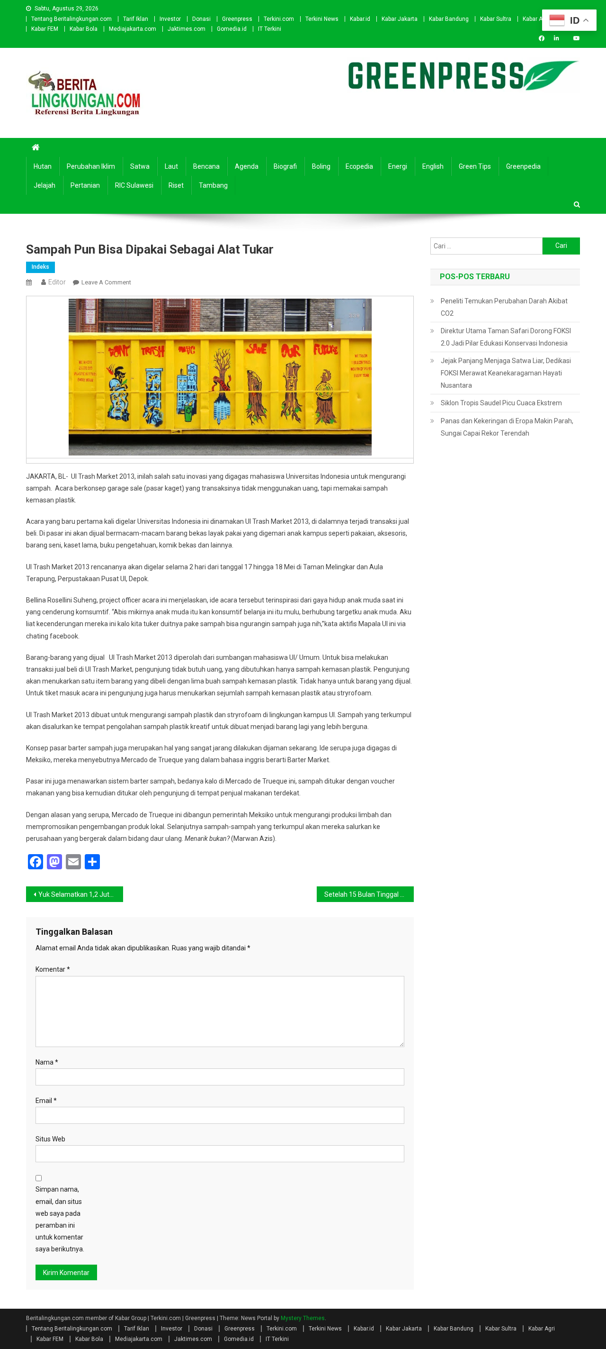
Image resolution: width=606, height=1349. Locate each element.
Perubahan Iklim (91, 166)
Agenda (246, 166)
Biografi (285, 166)
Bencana (206, 166)
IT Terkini (269, 29)
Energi (397, 166)
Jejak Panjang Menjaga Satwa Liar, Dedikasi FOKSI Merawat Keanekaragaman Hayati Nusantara (506, 373)
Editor (57, 282)
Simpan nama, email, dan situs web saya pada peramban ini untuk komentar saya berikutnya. (60, 1219)
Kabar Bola (84, 29)
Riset (176, 185)
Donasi (201, 19)
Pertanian (85, 185)
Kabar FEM (44, 29)
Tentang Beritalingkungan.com (71, 19)
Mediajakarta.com (132, 29)
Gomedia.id (232, 29)
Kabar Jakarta (400, 19)
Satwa (140, 166)
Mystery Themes (303, 1318)
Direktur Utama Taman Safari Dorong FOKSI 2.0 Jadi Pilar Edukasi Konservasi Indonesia (506, 337)
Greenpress (237, 19)
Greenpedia (523, 166)
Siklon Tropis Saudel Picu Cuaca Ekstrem (501, 403)
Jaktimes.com (186, 29)
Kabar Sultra (495, 19)
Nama (47, 1062)
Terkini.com (279, 19)
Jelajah (44, 185)
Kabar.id (360, 19)
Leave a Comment (106, 282)
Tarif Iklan (135, 19)
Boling (321, 166)
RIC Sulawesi (134, 185)
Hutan (43, 166)
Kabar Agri (536, 19)
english (433, 166)
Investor (170, 19)
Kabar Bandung (449, 19)
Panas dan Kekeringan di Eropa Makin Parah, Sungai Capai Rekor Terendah (507, 427)
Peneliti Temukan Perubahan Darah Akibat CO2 (504, 307)
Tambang (213, 185)
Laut (171, 166)
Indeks (40, 267)
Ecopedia (359, 166)
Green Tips (475, 166)
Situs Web (50, 1139)
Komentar (53, 969)
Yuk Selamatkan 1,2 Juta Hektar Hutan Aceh (80, 894)
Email (46, 1100)
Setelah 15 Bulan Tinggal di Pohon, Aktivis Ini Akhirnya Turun (369, 894)
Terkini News (322, 19)
